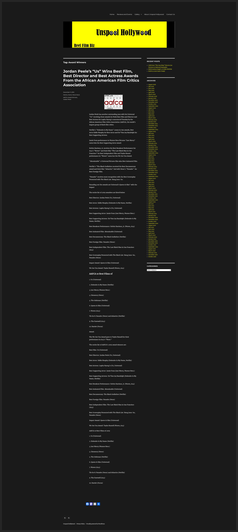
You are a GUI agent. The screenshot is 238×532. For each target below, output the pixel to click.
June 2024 (151, 135)
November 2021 (153, 196)
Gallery (137, 14)
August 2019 (152, 249)
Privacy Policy (81, 524)
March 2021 (151, 212)
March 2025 (152, 118)
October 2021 (152, 198)
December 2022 (153, 170)
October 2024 (152, 127)
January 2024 (152, 145)
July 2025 (151, 110)
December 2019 (153, 241)
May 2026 (151, 90)
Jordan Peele (67, 99)
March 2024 (152, 141)
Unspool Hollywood (69, 524)
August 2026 (152, 84)
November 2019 (153, 243)
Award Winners (72, 97)
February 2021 (152, 213)
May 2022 (151, 184)
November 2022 (153, 172)
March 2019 (151, 251)
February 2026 (152, 96)
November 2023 (153, 149)
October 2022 (152, 174)
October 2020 (152, 221)
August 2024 (152, 131)
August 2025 (152, 108)
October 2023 (152, 151)
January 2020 (152, 239)
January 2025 (152, 122)
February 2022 (152, 190)
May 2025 (151, 114)
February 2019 (152, 253)
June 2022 (151, 182)
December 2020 (153, 217)
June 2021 (151, 206)
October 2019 (152, 245)
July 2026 (151, 86)
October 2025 (152, 104)
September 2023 (153, 153)
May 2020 (151, 231)
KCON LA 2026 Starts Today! (156, 71)
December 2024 (153, 124)
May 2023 (151, 161)
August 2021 (152, 202)
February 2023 (152, 167)
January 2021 (152, 215)
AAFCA (65, 97)
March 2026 (152, 94)
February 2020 (152, 237)
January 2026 (152, 98)
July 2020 (151, 227)
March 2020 (152, 235)
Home (112, 14)
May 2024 (151, 137)
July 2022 (151, 180)
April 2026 (151, 92)
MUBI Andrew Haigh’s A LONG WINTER (160, 69)
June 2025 (151, 112)
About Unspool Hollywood (154, 14)
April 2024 (151, 139)
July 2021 (151, 204)
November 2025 (153, 102)
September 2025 (153, 106)
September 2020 (153, 223)
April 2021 (151, 210)
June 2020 (151, 229)
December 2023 (153, 147)
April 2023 (151, 163)
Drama (65, 95)
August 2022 (152, 178)
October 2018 (152, 256)
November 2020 (153, 219)
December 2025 (153, 100)
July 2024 (151, 133)
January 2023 (152, 168)
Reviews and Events (124, 14)
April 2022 (151, 186)
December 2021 (152, 194)
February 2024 (152, 143)
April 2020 (151, 233)
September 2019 (153, 247)
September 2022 (153, 176)
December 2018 (152, 255)
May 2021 (151, 208)
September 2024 (153, 129)
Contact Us (170, 14)
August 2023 (152, 155)
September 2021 (153, 200)
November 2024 (153, 125)
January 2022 (152, 192)
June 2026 (151, 88)
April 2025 (151, 116)
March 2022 (152, 188)
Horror (70, 95)
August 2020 (152, 225)
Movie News (76, 95)
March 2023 (151, 165)
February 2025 (152, 120)
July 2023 (151, 157)
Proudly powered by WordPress (95, 524)
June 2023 (151, 159)
